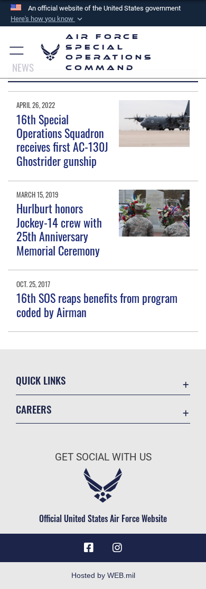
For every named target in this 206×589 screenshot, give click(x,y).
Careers (33, 409)
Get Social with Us (103, 457)
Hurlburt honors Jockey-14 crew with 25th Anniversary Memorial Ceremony (59, 229)
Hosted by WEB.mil (103, 575)
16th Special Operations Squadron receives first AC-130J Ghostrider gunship (62, 140)
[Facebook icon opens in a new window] (89, 548)
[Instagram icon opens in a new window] (117, 548)
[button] (48, 19)
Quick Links (40, 380)
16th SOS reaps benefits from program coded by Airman (96, 304)
